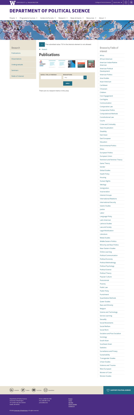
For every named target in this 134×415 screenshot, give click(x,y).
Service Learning (106, 316)
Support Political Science (120, 390)
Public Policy (104, 291)
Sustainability (105, 355)
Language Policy (106, 216)
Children (103, 92)
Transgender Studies (107, 358)
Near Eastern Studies (107, 248)
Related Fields (67, 75)
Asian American (105, 82)
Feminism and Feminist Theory (111, 160)
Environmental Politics (108, 146)
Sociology (103, 337)
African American (106, 59)
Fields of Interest (17, 76)
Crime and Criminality (108, 124)
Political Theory (105, 273)
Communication (105, 103)
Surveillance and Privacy (108, 351)
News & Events (76, 18)
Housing (103, 177)
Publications (16, 53)
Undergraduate (17, 64)
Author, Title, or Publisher (49, 75)
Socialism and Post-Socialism (110, 333)
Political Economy (106, 259)
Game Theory (105, 163)
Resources (90, 18)
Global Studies (105, 170)
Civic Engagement (106, 96)
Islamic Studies (105, 206)
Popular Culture (106, 277)
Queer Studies (105, 301)
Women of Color (106, 372)
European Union (106, 156)
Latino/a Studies (106, 223)
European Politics (106, 153)
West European (105, 369)
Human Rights (105, 181)
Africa (102, 55)
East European (105, 138)
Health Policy (104, 174)
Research (62, 18)
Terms (70, 400)
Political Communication (109, 255)
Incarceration (105, 192)
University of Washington (21, 410)
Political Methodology (108, 262)
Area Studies (104, 78)
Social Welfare (105, 326)
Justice (102, 209)
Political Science (105, 270)
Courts (102, 121)
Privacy (70, 399)
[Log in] (126, 2)
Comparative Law (106, 107)
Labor (102, 213)
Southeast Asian (106, 344)
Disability (103, 131)
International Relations (108, 199)
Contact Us (71, 406)
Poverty (103, 284)
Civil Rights (104, 99)
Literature (103, 234)
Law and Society (106, 227)
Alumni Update (72, 404)
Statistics (103, 348)
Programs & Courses (27, 18)
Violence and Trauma (107, 365)
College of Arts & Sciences (103, 2)
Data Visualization (106, 128)
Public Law (104, 287)
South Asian (104, 340)
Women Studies (105, 376)
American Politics (106, 75)
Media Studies (105, 238)
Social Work (104, 330)
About (101, 18)
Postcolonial (104, 280)
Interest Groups (106, 195)
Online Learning (106, 252)
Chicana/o (103, 89)
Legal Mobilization (106, 231)
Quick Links (116, 2)
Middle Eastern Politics (108, 241)
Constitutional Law (107, 117)
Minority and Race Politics (109, 245)
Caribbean (104, 85)
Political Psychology (107, 266)
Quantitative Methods (108, 298)
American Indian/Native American (108, 63)
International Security (108, 202)
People (12, 18)
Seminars (14, 70)
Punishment (104, 294)
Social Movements (106, 323)
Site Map (70, 402)
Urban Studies (105, 362)
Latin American (105, 220)
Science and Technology (109, 312)
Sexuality (103, 319)
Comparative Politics (107, 110)
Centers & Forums (47, 18)
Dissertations (16, 59)
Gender (102, 167)
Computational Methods (109, 114)
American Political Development (106, 70)
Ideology (103, 184)
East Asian (103, 135)
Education (103, 142)
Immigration (104, 188)
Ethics (102, 149)
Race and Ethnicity (106, 305)
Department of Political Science (50, 10)
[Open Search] (131, 2)
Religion (103, 309)
